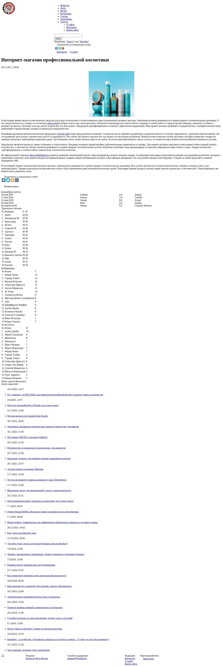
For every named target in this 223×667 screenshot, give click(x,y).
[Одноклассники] (12, 180)
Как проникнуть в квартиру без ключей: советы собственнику (39, 586)
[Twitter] (59, 48)
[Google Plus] (62, 48)
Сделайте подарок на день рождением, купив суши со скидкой (39, 618)
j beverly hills (63, 134)
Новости (30, 658)
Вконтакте (148, 658)
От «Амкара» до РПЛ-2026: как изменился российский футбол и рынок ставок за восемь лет (55, 394)
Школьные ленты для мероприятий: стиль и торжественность (39, 490)
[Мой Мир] (17, 180)
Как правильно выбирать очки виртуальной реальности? (36, 575)
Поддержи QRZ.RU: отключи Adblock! (27, 437)
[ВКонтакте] (56, 48)
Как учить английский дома (21, 533)
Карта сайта (72, 30)
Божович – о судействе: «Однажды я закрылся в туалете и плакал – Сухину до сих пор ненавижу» (58, 639)
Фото (63, 8)
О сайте (70, 24)
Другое (64, 22)
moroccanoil (53, 123)
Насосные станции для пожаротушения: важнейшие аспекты (39, 458)
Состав (64, 16)
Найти (58, 39)
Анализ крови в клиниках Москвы (25, 469)
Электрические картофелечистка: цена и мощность (33, 597)
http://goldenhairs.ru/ (39, 155)
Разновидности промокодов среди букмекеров (31, 565)
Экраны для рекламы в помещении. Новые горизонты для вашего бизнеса (45, 554)
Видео (63, 11)
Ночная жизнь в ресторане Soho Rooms (27, 416)
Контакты (71, 27)
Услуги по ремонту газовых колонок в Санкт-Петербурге (36, 480)
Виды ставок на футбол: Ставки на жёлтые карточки (34, 628)
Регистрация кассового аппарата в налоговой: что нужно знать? (40, 501)
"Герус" (70, 41)
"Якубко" (84, 41)
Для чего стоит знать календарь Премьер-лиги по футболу (37, 543)
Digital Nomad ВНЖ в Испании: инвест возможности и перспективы (43, 511)
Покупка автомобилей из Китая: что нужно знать (32, 405)
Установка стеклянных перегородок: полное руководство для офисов (43, 426)
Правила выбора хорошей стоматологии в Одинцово (34, 607)
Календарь (65, 13)
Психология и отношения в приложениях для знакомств (36, 448)
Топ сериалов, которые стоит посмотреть (28, 650)
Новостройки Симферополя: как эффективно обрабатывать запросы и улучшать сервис (52, 522)
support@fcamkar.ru (77, 658)
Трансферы (66, 19)
